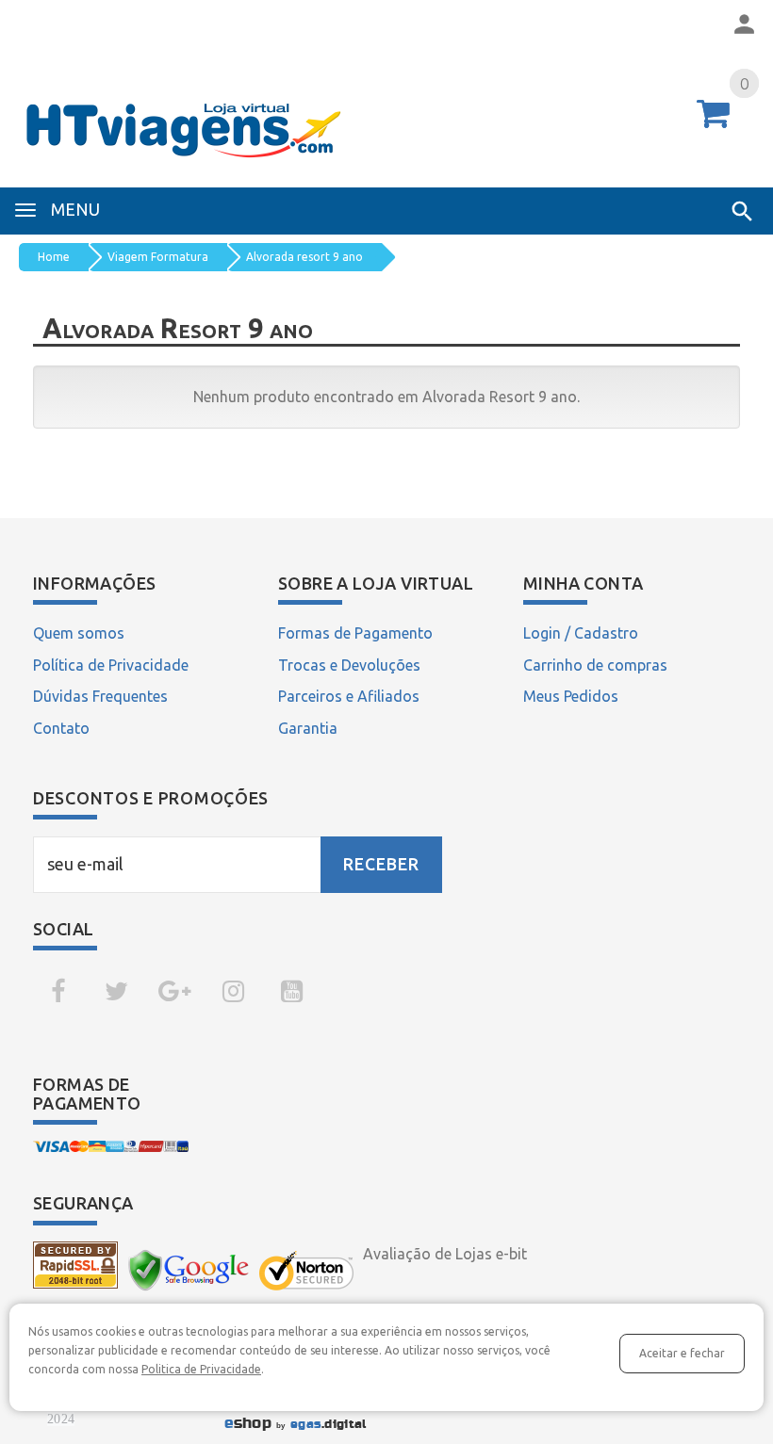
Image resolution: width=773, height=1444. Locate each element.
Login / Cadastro (580, 633)
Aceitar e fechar (682, 1353)
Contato (61, 728)
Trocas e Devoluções (349, 665)
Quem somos (78, 633)
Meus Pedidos (570, 696)
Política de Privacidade (111, 665)
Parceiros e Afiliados (348, 696)
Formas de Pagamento (355, 633)
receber (381, 864)
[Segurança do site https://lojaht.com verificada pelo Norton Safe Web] (306, 1270)
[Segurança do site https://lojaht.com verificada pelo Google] (188, 1269)
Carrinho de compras (595, 665)
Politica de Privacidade (201, 1369)
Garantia (307, 728)
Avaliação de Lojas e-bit (445, 1253)
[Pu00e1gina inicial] (386, 123)
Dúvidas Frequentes (100, 696)
